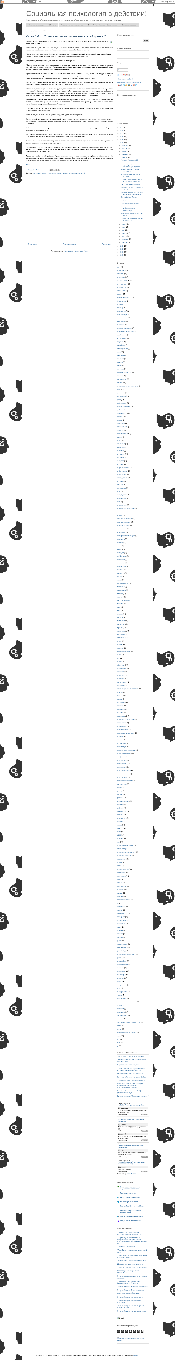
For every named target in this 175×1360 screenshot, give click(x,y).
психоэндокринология (125, 781)
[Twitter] (124, 85)
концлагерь (121, 532)
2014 (122, 143)
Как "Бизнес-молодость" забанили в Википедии (131, 1120)
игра (118, 440)
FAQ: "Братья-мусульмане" (131, 184)
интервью (120, 457)
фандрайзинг (122, 961)
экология (120, 1009)
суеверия (120, 889)
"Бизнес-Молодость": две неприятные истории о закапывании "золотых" (131, 1069)
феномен (120, 968)
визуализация (122, 314)
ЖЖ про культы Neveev (129, 1202)
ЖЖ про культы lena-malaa (130, 1197)
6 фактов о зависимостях (130, 204)
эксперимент (121, 1015)
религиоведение (123, 801)
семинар (120, 821)
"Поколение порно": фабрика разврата (131, 1080)
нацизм (119, 644)
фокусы (120, 981)
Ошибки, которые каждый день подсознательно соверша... (132, 193)
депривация (121, 396)
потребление (121, 743)
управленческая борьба (125, 954)
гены (119, 352)
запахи (119, 420)
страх (119, 879)
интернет (120, 461)
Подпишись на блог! (125, 79)
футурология (122, 985)
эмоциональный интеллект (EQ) (128, 1022)
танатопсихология (123, 900)
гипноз (119, 366)
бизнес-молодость (123, 297)
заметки (120, 417)
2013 (122, 246)
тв (118, 903)
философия (121, 975)
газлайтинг (121, 345)
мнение (119, 597)
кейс (118, 491)
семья (119, 825)
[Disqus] (69, 207)
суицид (119, 893)
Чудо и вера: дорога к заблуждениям (130, 1056)
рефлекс (120, 808)
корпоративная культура (126, 536)
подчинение (121, 726)
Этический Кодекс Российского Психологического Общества (128, 1282)
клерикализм (122, 505)
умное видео (121, 947)
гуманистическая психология (127, 386)
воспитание (37, 173)
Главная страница (36, 25)
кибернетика (121, 498)
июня (124, 227)
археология (121, 291)
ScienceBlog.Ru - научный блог (132, 1206)
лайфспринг (121, 556)
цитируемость (122, 992)
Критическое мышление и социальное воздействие (130, 1188)
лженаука (120, 563)
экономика (121, 1012)
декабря (125, 145)
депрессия (121, 393)
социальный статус (124, 855)
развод (119, 791)
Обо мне (52, 25)
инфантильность (123, 468)
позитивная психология (125, 733)
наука (119, 641)
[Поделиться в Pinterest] (59, 170)
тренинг (120, 934)
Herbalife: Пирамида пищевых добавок (131, 1105)
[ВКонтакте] (121, 85)
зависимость (121, 413)
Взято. (28, 165)
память (119, 695)
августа (125, 157)
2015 (122, 140)
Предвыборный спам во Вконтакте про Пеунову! (130, 166)
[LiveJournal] (131, 85)
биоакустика (121, 301)
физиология (121, 971)
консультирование (123, 522)
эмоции (119, 1019)
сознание (120, 838)
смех (119, 832)
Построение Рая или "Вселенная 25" (130, 1073)
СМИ (119, 835)
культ (119, 549)
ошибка (59, 173)
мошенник (120, 624)
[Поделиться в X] (54, 170)
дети (119, 400)
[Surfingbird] (136, 85)
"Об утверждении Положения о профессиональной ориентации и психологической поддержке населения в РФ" (132, 1240)
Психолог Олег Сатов (128, 1193)
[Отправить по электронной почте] (50, 170)
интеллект (121, 454)
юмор (119, 1029)
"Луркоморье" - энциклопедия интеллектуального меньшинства (129, 1233)
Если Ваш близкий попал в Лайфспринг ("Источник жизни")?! (131, 1092)
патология (121, 702)
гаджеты (120, 342)
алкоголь (120, 274)
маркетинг (121, 587)
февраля (125, 239)
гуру (118, 389)
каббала (120, 485)
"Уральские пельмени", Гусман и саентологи (132, 219)
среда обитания (123, 869)
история (120, 481)
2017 (122, 133)
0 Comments (40, 170)
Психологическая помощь (72, 25)
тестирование (122, 920)
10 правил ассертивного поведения (130, 1264)
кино (118, 502)
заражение (121, 423)
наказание (121, 634)
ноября (124, 148)
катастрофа (121, 488)
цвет (118, 988)
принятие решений (78, 173)
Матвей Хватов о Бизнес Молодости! (130, 171)
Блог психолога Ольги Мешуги (131, 1216)
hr (118, 1039)
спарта (119, 862)
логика (119, 576)
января (124, 242)
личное (119, 570)
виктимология (122, 318)
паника (119, 699)
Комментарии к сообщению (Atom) (76, 251)
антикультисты (122, 280)
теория (119, 910)
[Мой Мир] (129, 85)
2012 (122, 249)
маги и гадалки (122, 583)
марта (124, 236)
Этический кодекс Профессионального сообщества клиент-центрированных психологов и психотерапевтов (131, 1292)
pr (118, 1046)
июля (124, 224)
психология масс (123, 774)
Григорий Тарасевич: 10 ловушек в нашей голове (131, 161)
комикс (119, 515)
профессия (121, 757)
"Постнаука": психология (126, 1247)
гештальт (120, 359)
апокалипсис (121, 287)
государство (121, 379)
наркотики (120, 638)
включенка (121, 321)
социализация (122, 849)
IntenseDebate (131, 1174)
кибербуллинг (122, 495)
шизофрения (121, 998)
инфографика (122, 471)
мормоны (120, 617)
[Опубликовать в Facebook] (56, 170)
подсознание (121, 723)
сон (118, 842)
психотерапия (122, 777)
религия (120, 804)
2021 (122, 128)
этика (119, 1026)
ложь (119, 580)
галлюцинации (122, 348)
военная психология (124, 328)
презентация (121, 747)
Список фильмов (129, 25)
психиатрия (121, 760)
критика (120, 542)
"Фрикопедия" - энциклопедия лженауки (131, 1260)
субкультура (121, 886)
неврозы (120, 648)
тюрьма (120, 937)
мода (119, 607)
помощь (120, 740)
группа (119, 383)
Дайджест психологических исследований (130, 1211)
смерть (119, 828)
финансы (120, 978)
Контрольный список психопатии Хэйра (131, 1077)
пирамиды (121, 709)
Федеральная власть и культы (128, 1065)
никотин (120, 655)
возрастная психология (125, 331)
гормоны (120, 376)
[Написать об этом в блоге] (52, 170)
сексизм (120, 815)
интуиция (120, 464)
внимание (120, 325)
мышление (121, 631)
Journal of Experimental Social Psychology (132, 1267)
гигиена (120, 362)
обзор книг (121, 665)
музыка (119, 628)
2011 (122, 252)
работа (119, 787)
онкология (121, 685)
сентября (125, 154)
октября (125, 151)
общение (52, 173)
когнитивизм (121, 512)
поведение (66, 173)
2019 (122, 130)
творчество (121, 906)
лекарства (121, 559)
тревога (120, 930)
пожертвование (122, 730)
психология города (124, 770)
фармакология (122, 964)
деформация (121, 403)
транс (119, 927)
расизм (119, 794)
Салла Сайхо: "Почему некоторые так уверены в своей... (131, 199)
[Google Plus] (134, 85)
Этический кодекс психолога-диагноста (131, 1311)
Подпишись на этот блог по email (129, 83)
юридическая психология (126, 1032)
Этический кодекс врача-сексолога (129, 1297)
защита (119, 430)
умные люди (121, 951)
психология (121, 767)
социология (121, 859)
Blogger (135, 1355)
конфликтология (123, 525)
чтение (119, 995)
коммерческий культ (124, 519)
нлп (118, 658)
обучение (120, 672)
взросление (121, 311)
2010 (122, 255)
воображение (122, 335)
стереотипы (121, 876)
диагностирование (123, 406)
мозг (118, 611)
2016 (122, 137)
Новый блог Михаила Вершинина (102, 25)
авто (118, 267)
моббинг (120, 604)
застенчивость (122, 427)
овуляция (120, 678)
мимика (120, 594)
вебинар (120, 308)
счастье (120, 896)
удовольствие (122, 944)
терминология (122, 913)
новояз (119, 661)
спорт (119, 866)
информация (121, 474)
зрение (119, 437)
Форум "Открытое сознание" (131, 1221)
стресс (119, 883)
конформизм (121, 529)
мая (123, 230)
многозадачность (123, 600)
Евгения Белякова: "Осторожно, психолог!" (133, 1096)
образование (121, 668)
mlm (118, 1043)
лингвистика (121, 566)
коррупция (121, 539)
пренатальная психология (126, 750)
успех (119, 958)
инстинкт (120, 451)
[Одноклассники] (126, 85)
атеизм (119, 294)
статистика (121, 872)
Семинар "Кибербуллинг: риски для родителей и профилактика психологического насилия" (130, 1085)
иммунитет (121, 447)
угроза (119, 940)
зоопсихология (122, 434)
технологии (121, 923)
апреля (124, 233)
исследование (122, 478)
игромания (121, 444)
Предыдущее (106, 244)
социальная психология (125, 852)
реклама (120, 798)
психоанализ (121, 764)
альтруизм (121, 277)
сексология (121, 818)
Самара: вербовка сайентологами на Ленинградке (131, 1146)
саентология (121, 811)
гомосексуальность (124, 372)
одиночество (121, 682)
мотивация (121, 621)
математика (121, 590)
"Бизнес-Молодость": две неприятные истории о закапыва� (131, 1163)
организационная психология (127, 689)
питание (120, 712)
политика (120, 736)
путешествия (122, 784)
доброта (120, 410)
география (121, 355)
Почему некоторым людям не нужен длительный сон (131, 180)
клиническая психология (126, 508)
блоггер (120, 304)
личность (45, 173)
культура (120, 553)
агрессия (120, 270)
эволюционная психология (126, 1002)
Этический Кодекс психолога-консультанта (132, 1287)
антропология (122, 284)
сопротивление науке (125, 845)
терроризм (121, 917)
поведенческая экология (126, 719)
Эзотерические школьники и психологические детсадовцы (131, 208)
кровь (119, 546)
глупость (120, 369)
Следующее (32, 244)
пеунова (120, 706)
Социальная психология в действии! (86, 13)
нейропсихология (123, 651)
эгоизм (119, 1005)
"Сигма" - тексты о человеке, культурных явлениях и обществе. (132, 1256)
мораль (120, 614)
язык (119, 1036)
